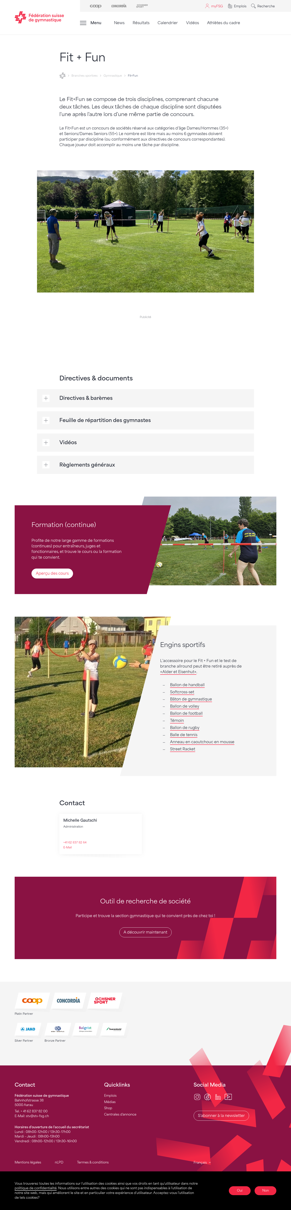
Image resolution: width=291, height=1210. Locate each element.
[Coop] (95, 5)
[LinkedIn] (218, 1096)
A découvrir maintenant (145, 932)
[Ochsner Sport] (142, 5)
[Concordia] (119, 5)
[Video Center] (228, 1096)
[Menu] (83, 23)
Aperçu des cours (52, 573)
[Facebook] (207, 1096)
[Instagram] (197, 1096)
